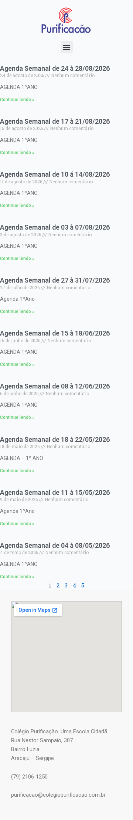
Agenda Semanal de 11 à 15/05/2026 (55, 492)
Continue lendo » (17, 99)
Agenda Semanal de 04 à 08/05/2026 (55, 545)
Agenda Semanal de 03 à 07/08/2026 (55, 227)
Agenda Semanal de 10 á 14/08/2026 (55, 174)
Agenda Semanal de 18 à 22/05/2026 (55, 439)
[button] (67, 47)
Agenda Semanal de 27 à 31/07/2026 (55, 280)
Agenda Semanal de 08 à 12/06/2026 (55, 386)
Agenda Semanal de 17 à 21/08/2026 (55, 121)
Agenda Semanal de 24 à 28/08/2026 (55, 68)
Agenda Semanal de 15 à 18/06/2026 (55, 333)
